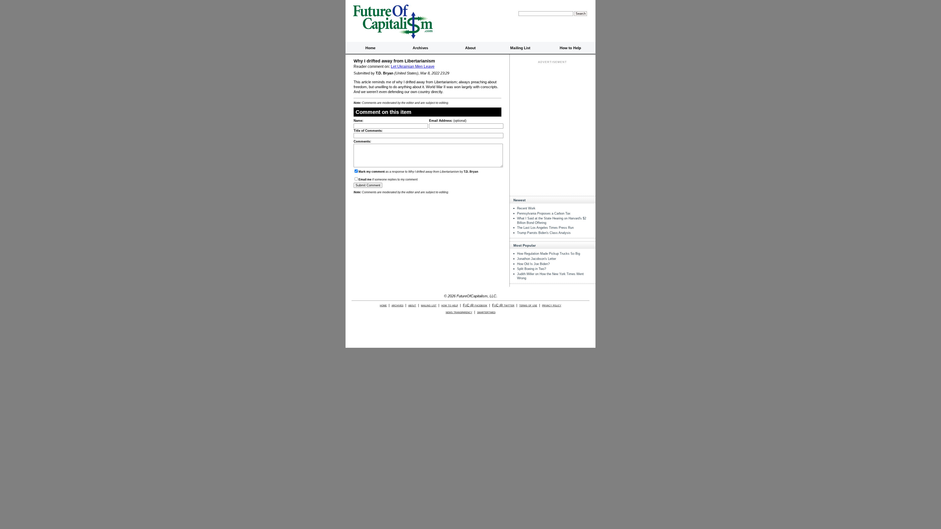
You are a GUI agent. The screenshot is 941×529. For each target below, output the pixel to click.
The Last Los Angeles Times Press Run (545, 227)
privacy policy (551, 305)
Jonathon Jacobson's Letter (536, 259)
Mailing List (520, 48)
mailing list (428, 305)
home (383, 305)
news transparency (459, 312)
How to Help (570, 48)
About (470, 48)
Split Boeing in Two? (531, 269)
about (412, 305)
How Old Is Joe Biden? (533, 264)
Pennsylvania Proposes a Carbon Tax (543, 213)
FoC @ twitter (503, 305)
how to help (449, 305)
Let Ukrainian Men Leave (412, 66)
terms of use (528, 305)
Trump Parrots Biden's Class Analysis (544, 233)
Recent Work (526, 208)
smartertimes (486, 312)
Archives (420, 48)
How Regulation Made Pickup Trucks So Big (548, 253)
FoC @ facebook (475, 305)
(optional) (447, 120)
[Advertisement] (552, 95)
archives (397, 305)
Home (370, 48)
